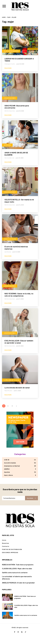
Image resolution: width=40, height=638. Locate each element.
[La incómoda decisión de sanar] (20, 369)
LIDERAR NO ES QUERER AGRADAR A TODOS (19, 59)
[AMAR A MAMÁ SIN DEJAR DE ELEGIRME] (20, 134)
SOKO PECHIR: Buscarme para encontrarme (17, 106)
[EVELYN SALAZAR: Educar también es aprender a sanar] (20, 322)
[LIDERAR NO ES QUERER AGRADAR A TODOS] (20, 40)
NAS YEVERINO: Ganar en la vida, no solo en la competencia (19, 294)
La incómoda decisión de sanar (17, 387)
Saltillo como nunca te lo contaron (14, 572)
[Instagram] (18, 632)
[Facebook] (14, 632)
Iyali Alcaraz (8, 251)
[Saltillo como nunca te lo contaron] (7, 615)
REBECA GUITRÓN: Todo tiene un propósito (17, 565)
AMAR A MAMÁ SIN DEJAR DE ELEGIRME (16, 153)
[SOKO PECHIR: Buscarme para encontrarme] (20, 87)
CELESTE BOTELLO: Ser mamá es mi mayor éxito (19, 200)
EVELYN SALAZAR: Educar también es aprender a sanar (19, 341)
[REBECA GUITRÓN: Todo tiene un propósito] (7, 597)
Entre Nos (7, 145)
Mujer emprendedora (11, 51)
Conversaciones (10, 98)
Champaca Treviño (10, 64)
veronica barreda (9, 158)
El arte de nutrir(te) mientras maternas (16, 247)
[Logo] (20, 520)
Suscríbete (30, 498)
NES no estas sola (10, 111)
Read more (8, 68)
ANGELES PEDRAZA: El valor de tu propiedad (18, 583)
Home (4, 17)
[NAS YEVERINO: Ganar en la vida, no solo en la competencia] (20, 275)
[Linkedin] (22, 632)
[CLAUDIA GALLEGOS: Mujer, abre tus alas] (7, 606)
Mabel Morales (8, 390)
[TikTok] (25, 632)
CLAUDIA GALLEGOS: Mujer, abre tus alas (17, 568)
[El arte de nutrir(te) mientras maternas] (20, 228)
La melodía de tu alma (11, 380)
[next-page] (16, 406)
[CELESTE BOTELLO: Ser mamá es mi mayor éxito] (20, 181)
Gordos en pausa (10, 239)
